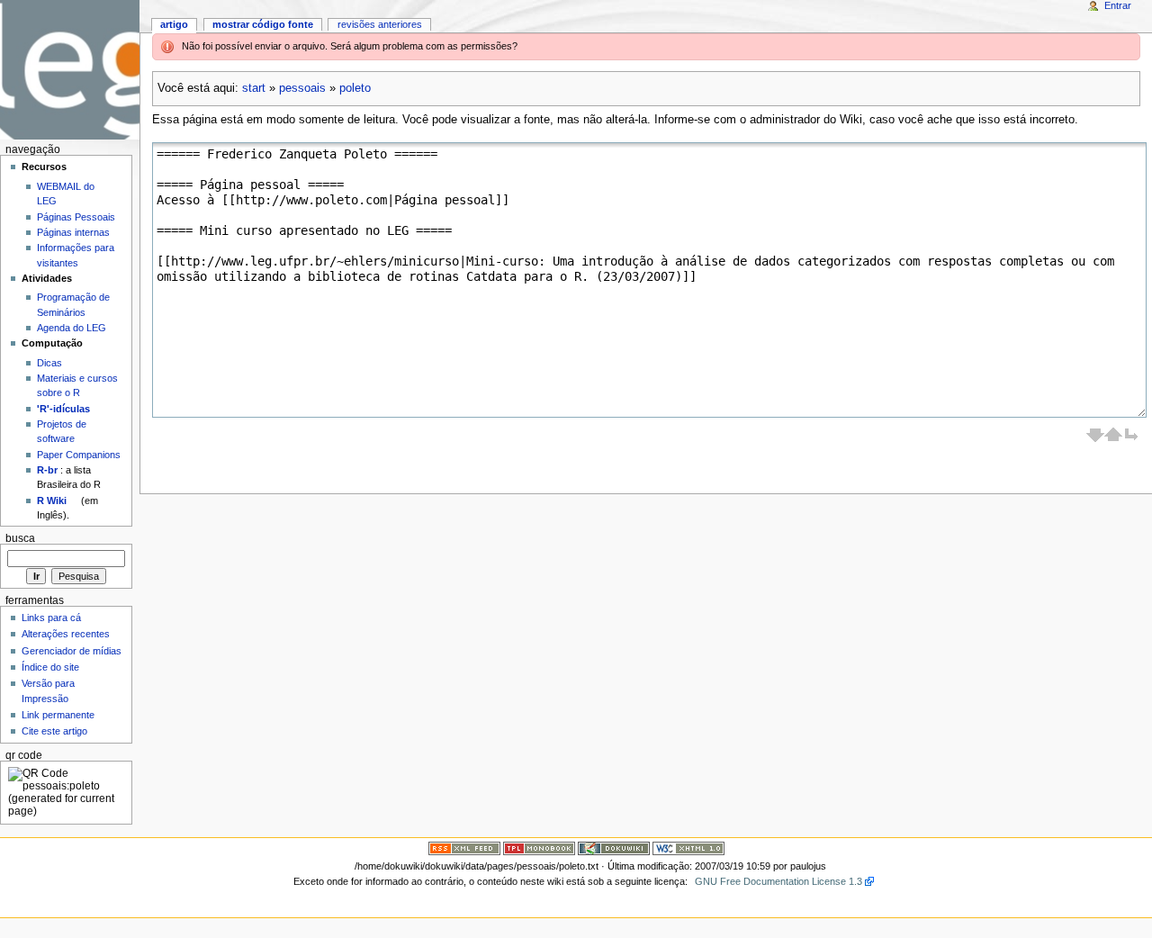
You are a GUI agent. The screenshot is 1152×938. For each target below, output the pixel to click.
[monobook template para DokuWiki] (539, 848)
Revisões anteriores (380, 24)
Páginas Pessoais (76, 217)
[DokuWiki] (614, 848)
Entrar (1117, 5)
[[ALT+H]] (70, 70)
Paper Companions (79, 454)
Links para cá (51, 617)
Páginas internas (73, 232)
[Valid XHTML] (688, 848)
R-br (47, 469)
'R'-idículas (63, 408)
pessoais (302, 88)
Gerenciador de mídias (72, 650)
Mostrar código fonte (262, 24)
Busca (20, 538)
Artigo (174, 24)
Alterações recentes (66, 633)
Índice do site (50, 667)
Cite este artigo (54, 731)
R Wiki (52, 500)
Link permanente (58, 714)
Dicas (49, 362)
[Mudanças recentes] (464, 848)
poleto (355, 88)
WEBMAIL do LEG (65, 193)
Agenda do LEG (71, 327)
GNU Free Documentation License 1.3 (778, 881)
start (254, 88)
